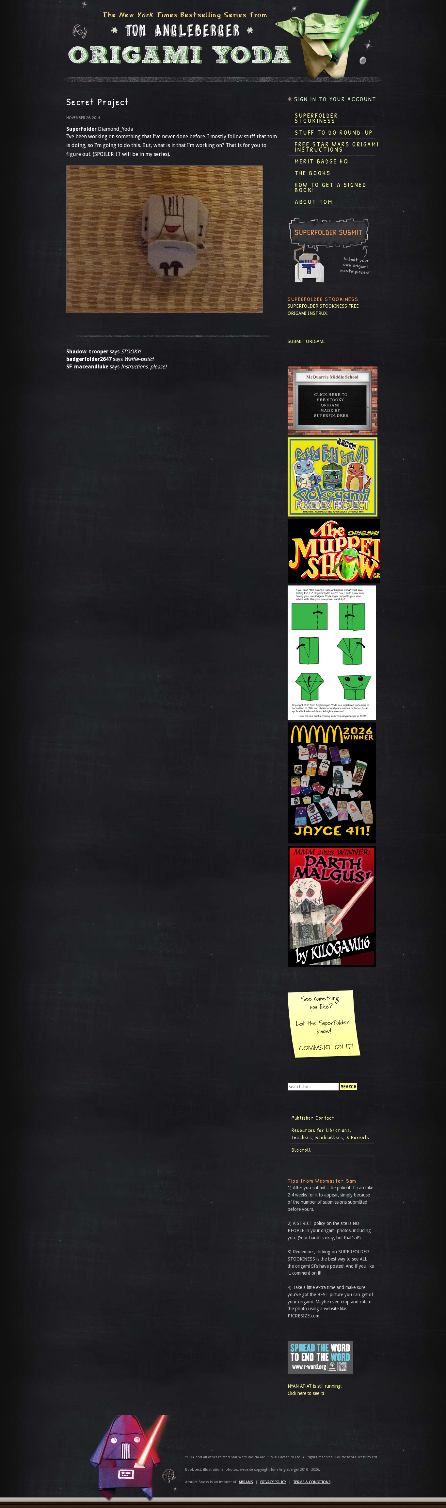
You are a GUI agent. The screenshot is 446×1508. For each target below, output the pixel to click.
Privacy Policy (273, 1482)
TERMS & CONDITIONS (312, 1482)
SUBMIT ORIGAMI (306, 341)
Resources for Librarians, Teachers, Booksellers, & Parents (330, 1134)
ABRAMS (246, 1482)
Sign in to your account (335, 99)
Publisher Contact (313, 1117)
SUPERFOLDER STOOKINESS (317, 306)
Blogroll (301, 1149)
